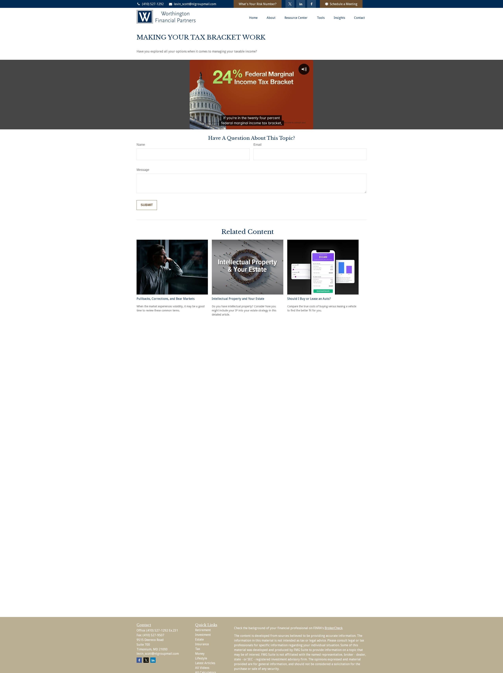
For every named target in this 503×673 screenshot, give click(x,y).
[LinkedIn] (300, 4)
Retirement (203, 630)
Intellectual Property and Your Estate (238, 299)
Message (143, 169)
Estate (199, 639)
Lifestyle (201, 658)
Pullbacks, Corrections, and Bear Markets (166, 299)
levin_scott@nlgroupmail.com (195, 4)
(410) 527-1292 (153, 4)
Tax (197, 649)
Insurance (202, 644)
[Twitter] (289, 4)
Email (257, 144)
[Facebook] (311, 4)
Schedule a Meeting (343, 4)
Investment (203, 635)
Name (141, 144)
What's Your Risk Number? (257, 4)
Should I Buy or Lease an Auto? (309, 299)
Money (200, 654)
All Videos (202, 668)
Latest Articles (205, 663)
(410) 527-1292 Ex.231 (162, 630)
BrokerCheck (333, 628)
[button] (253, 17)
